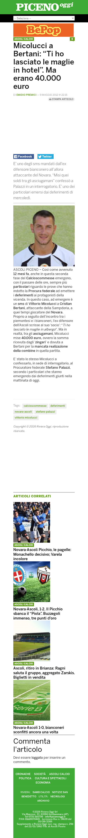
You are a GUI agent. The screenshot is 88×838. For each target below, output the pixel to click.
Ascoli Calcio (23, 39)
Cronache (23, 774)
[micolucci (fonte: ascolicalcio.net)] (44, 265)
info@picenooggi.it (55, 816)
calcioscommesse (35, 405)
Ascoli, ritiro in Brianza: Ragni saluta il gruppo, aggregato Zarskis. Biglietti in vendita (44, 673)
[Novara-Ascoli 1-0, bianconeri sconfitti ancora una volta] (31, 719)
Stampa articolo (62, 99)
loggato (37, 758)
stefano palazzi (45, 411)
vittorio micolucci (26, 417)
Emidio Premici (26, 94)
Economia (43, 782)
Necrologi (57, 796)
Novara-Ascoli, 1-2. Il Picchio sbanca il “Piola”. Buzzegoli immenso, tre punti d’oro (38, 614)
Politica (25, 778)
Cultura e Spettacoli (50, 778)
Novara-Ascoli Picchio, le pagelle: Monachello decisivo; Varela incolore (42, 554)
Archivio (43, 800)
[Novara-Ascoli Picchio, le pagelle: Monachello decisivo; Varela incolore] (31, 541)
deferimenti (57, 405)
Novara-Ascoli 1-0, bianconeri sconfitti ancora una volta (38, 730)
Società (40, 774)
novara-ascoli (23, 411)
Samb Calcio (41, 792)
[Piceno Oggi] (44, 11)
